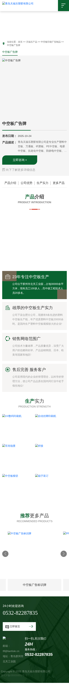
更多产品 (59, 182)
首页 (20, 42)
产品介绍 (10, 182)
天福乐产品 (31, 42)
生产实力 (42, 182)
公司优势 (26, 182)
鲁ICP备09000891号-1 (14, 675)
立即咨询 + (20, 160)
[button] (3, 22)
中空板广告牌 (10, 51)
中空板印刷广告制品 (51, 42)
